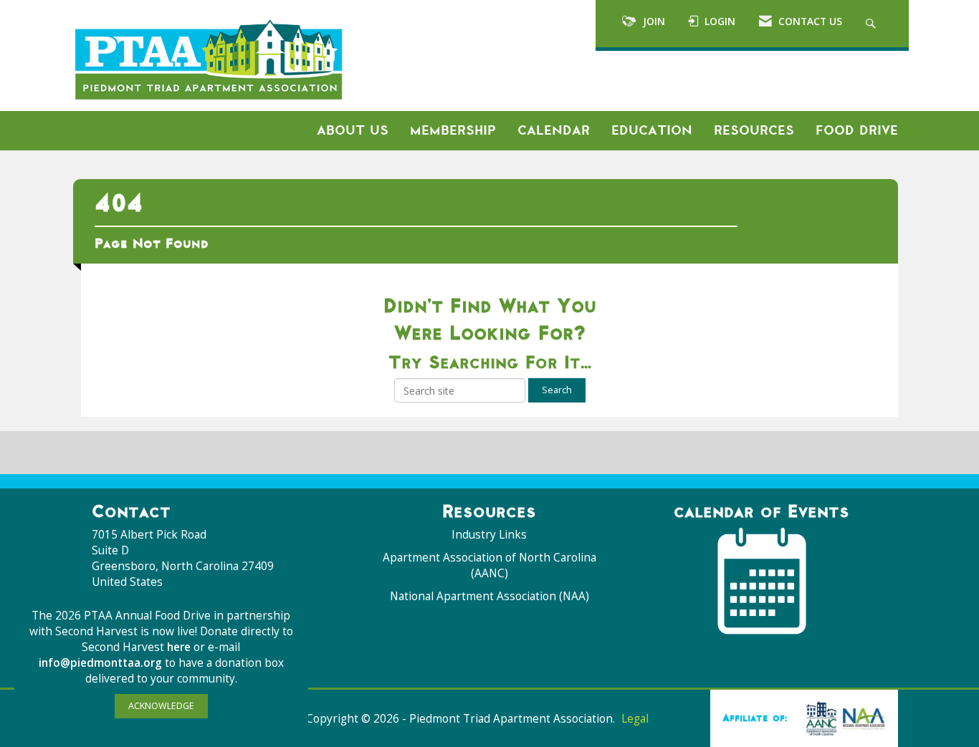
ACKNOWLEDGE (161, 706)
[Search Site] (872, 23)
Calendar (553, 130)
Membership (453, 130)
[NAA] (843, 718)
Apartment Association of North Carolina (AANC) (489, 565)
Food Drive (857, 130)
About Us (352, 130)
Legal (635, 718)
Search (557, 390)
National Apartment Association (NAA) (489, 596)
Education (651, 130)
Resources (754, 130)
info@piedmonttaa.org (100, 662)
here (180, 647)
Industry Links (489, 534)
